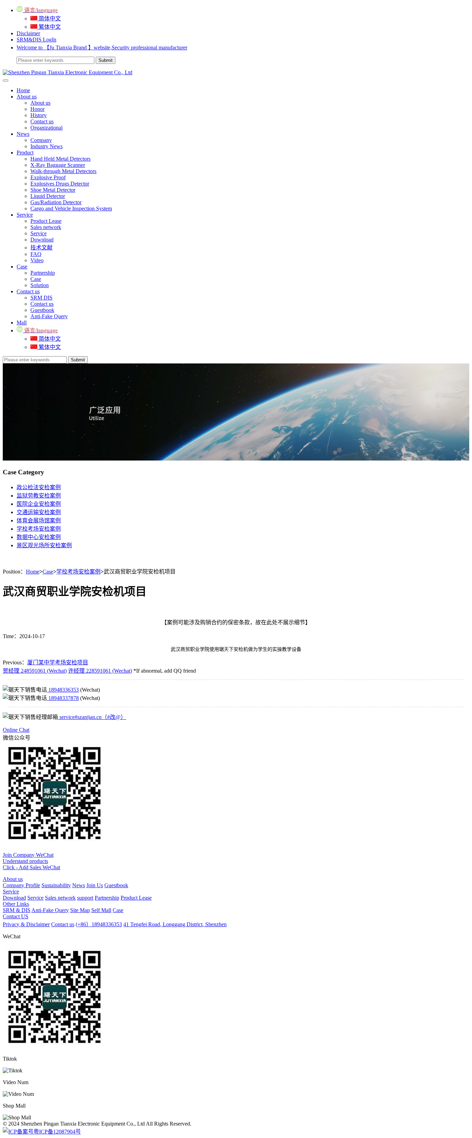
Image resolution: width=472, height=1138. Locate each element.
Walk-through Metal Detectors (63, 171)
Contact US (15, 916)
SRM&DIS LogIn (36, 39)
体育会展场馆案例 (39, 520)
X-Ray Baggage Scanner (57, 165)
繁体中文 (49, 27)
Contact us (42, 121)
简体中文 (49, 18)
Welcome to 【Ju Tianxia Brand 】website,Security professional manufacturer (102, 47)
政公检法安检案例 (39, 487)
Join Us (94, 885)
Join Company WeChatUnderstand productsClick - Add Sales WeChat (31, 861)
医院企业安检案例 (39, 504)
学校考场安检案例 (39, 529)
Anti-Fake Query (49, 316)
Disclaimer (28, 33)
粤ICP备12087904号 (57, 1132)
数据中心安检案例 (39, 537)
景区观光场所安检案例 (44, 545)
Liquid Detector (47, 196)
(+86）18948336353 (99, 924)
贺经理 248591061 (35, 671)
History (38, 115)
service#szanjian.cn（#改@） (92, 717)
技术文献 (41, 247)
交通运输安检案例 (39, 512)
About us (27, 96)
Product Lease (46, 221)
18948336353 (63, 690)
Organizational (46, 128)
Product (25, 152)
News (23, 134)
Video (37, 260)
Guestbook (42, 310)
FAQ (35, 254)
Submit (78, 359)
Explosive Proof (48, 177)
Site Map (80, 910)
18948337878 (63, 698)
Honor (37, 109)
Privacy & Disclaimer (26, 924)
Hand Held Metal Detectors (60, 159)
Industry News (46, 146)
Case (22, 266)
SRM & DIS (16, 910)
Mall (22, 322)
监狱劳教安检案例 (39, 496)
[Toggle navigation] (5, 80)
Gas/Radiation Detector (56, 202)
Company (41, 140)
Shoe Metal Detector (52, 190)
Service (25, 215)
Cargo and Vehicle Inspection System (71, 208)
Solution (39, 285)
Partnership (42, 273)
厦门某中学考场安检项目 (57, 662)
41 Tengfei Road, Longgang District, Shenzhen (175, 924)
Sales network (45, 227)
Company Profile (21, 885)
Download (42, 240)
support (85, 898)
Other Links (16, 904)
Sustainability (56, 885)
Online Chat (16, 730)
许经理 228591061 (100, 671)
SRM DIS (41, 298)
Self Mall (101, 910)
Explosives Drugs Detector (59, 184)
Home (23, 90)
